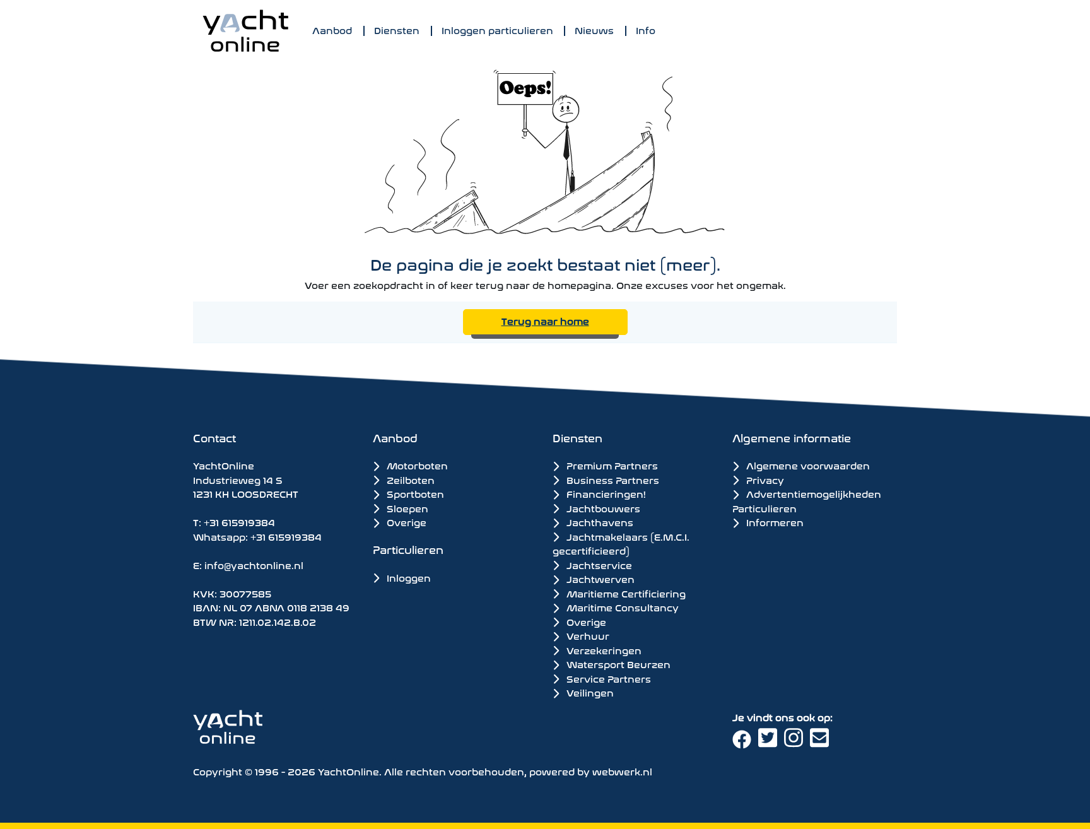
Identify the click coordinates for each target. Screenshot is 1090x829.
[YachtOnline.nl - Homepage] (245, 30)
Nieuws (594, 29)
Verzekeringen (603, 650)
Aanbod (332, 29)
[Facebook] (745, 742)
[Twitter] (771, 742)
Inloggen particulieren (497, 29)
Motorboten (416, 464)
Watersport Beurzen (617, 664)
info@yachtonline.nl (253, 564)
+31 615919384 (239, 521)
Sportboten (414, 493)
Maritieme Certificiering (625, 593)
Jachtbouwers (602, 508)
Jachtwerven (599, 578)
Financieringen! (605, 493)
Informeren (774, 521)
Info (645, 29)
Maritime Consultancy (621, 607)
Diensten (396, 29)
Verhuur (586, 635)
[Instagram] (797, 742)
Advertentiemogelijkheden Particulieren (806, 500)
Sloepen (406, 507)
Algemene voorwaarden (807, 464)
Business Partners (611, 479)
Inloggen (407, 577)
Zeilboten (409, 479)
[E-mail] (821, 742)
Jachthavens (598, 522)
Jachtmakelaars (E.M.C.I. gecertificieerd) (621, 543)
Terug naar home (545, 320)
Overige (405, 521)
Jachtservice (598, 565)
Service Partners (607, 678)
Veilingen (589, 692)
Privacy (764, 479)
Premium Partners (611, 465)
